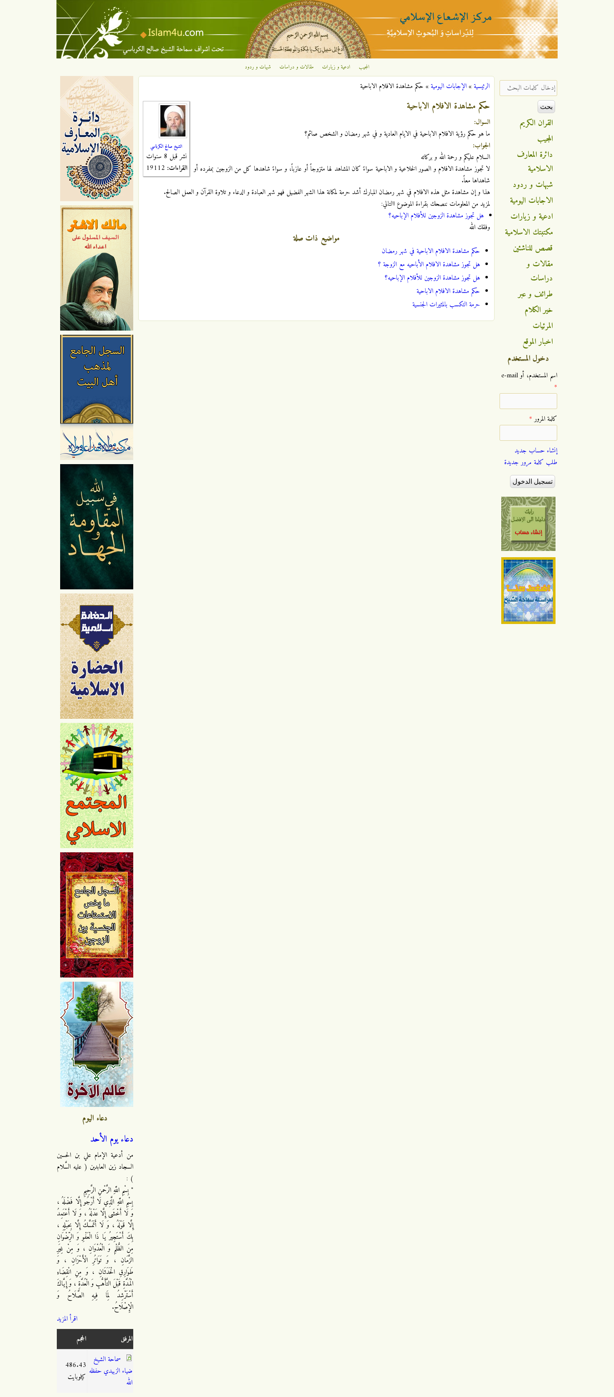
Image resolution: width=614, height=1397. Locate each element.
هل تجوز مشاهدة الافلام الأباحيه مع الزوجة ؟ (429, 264)
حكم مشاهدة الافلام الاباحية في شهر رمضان (431, 251)
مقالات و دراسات (296, 67)
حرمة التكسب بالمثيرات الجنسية (446, 305)
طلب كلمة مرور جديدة (530, 462)
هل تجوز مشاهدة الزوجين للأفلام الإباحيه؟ (436, 216)
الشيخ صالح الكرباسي (166, 146)
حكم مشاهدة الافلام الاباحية (448, 291)
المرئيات (543, 326)
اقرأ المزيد (67, 1319)
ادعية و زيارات (336, 67)
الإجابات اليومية (449, 86)
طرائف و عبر (535, 294)
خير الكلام (539, 310)
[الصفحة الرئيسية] (307, 57)
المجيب (364, 67)
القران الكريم (536, 123)
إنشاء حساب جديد (536, 451)
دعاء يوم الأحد (111, 1139)
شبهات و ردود (258, 67)
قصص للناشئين (533, 248)
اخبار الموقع (538, 342)
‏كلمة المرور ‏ (543, 419)
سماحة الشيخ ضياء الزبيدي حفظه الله (110, 1371)
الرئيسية (482, 86)
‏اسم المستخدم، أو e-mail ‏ (529, 381)
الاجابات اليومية (531, 201)
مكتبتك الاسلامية (529, 232)
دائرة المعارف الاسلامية (535, 162)
